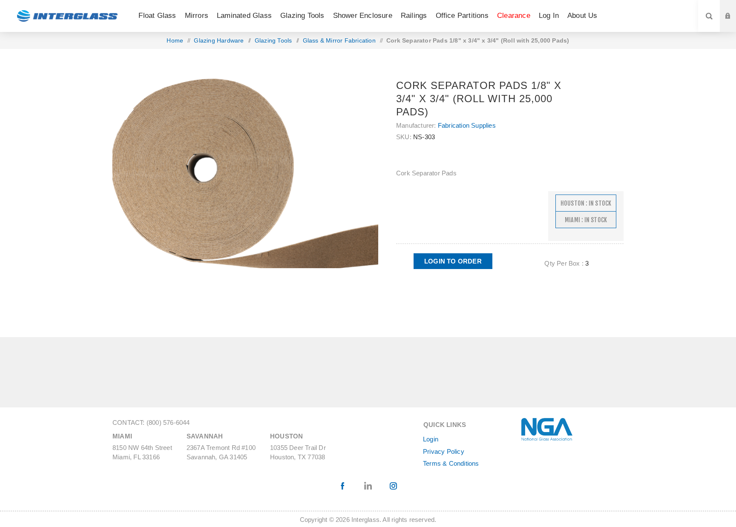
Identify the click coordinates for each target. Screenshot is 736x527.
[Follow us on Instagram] (393, 486)
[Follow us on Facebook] (343, 486)
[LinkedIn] (368, 486)
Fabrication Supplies (467, 125)
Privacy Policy (443, 451)
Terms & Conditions (451, 463)
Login (430, 439)
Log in (734, 8)
